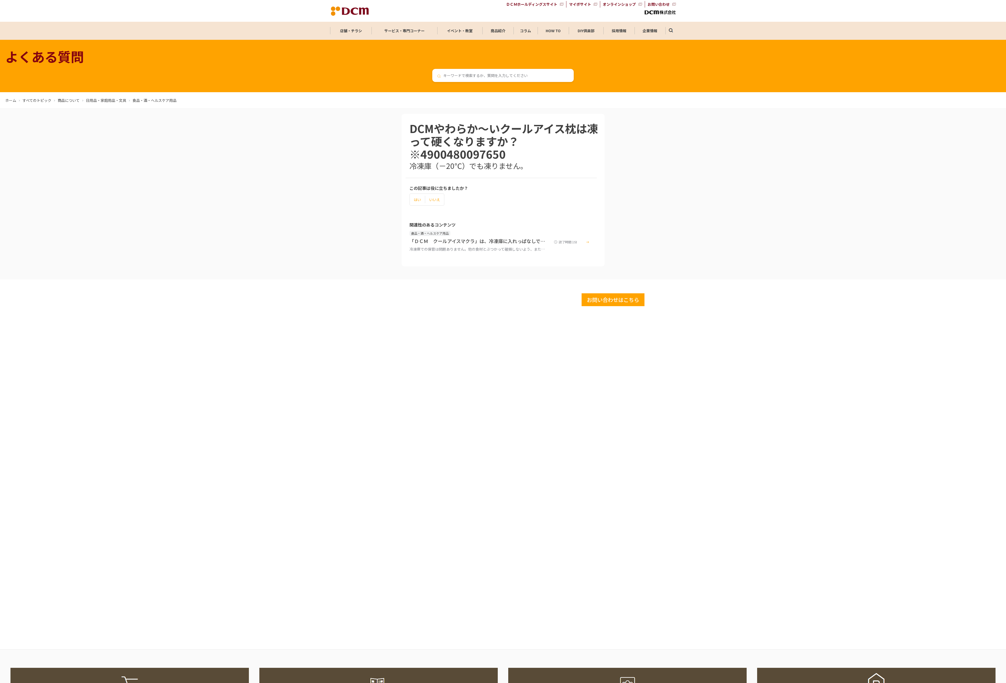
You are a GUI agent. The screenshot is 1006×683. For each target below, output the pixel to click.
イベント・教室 (460, 30)
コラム (525, 30)
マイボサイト (580, 4)
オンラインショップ (619, 4)
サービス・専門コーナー (404, 30)
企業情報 (650, 30)
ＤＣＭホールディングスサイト (531, 4)
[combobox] (503, 75)
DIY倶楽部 (586, 30)
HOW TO (553, 30)
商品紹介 (498, 30)
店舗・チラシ (351, 30)
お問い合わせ (659, 4)
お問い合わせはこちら (613, 300)
